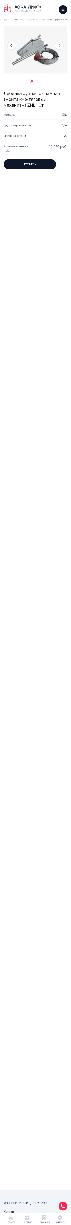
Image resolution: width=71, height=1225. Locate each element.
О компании (44, 1222)
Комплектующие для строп (25, 1203)
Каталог (27, 1222)
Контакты (60, 1222)
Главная (11, 1222)
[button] (11, 45)
